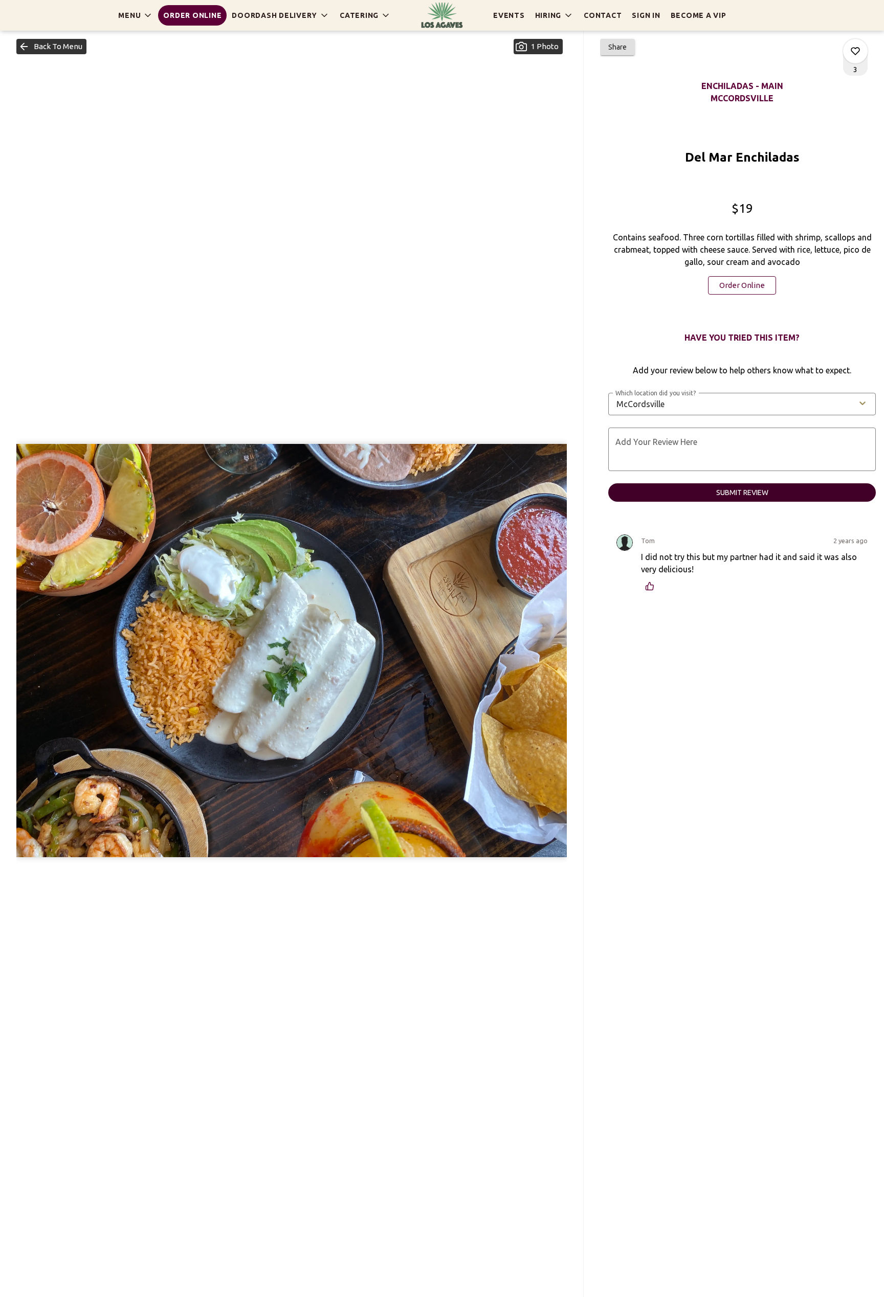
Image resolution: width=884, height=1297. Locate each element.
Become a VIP (698, 15)
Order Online (192, 15)
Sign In (646, 15)
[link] (742, 285)
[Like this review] (652, 586)
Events (509, 15)
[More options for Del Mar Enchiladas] (855, 51)
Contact (603, 15)
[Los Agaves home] (442, 15)
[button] (135, 15)
